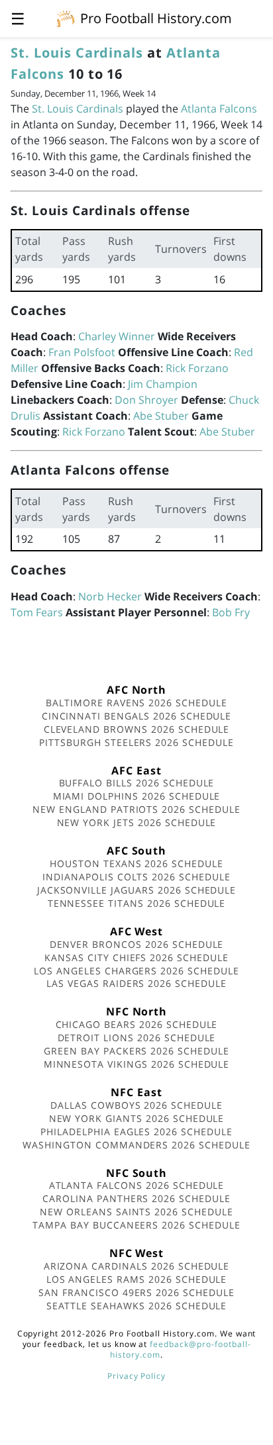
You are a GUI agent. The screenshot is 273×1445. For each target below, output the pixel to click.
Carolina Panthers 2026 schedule (136, 1198)
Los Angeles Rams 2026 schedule (136, 1279)
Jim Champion (162, 384)
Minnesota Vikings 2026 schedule (137, 1064)
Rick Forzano (197, 368)
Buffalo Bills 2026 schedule (137, 782)
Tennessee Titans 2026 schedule (137, 903)
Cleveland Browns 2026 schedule (137, 729)
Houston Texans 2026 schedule (136, 863)
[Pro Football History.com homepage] (66, 18)
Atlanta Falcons (219, 108)
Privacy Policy (136, 1375)
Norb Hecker (110, 596)
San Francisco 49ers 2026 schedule (136, 1292)
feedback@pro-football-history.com (180, 1349)
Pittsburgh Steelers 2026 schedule (136, 742)
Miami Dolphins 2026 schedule (137, 796)
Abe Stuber (161, 415)
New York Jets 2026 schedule (137, 822)
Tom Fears (37, 612)
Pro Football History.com (156, 18)
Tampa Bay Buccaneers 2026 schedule (136, 1225)
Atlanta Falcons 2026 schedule (137, 1185)
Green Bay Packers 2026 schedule (136, 1051)
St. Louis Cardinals (77, 53)
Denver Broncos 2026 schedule (137, 944)
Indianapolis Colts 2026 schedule (136, 876)
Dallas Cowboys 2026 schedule (136, 1105)
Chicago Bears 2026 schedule (137, 1024)
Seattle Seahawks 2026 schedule (136, 1305)
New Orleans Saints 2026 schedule (136, 1211)
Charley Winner (116, 336)
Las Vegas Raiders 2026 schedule (136, 983)
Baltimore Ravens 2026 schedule (136, 702)
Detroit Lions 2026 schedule (137, 1037)
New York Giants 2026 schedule (137, 1118)
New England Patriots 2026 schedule (136, 809)
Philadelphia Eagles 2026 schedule (136, 1131)
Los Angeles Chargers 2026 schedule (136, 970)
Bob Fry (231, 612)
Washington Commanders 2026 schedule (136, 1145)
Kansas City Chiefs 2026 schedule (136, 957)
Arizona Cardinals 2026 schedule (137, 1266)
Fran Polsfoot (81, 352)
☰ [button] (18, 18)
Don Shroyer (146, 400)
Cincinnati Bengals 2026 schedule (137, 716)
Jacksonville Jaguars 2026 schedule (137, 890)
